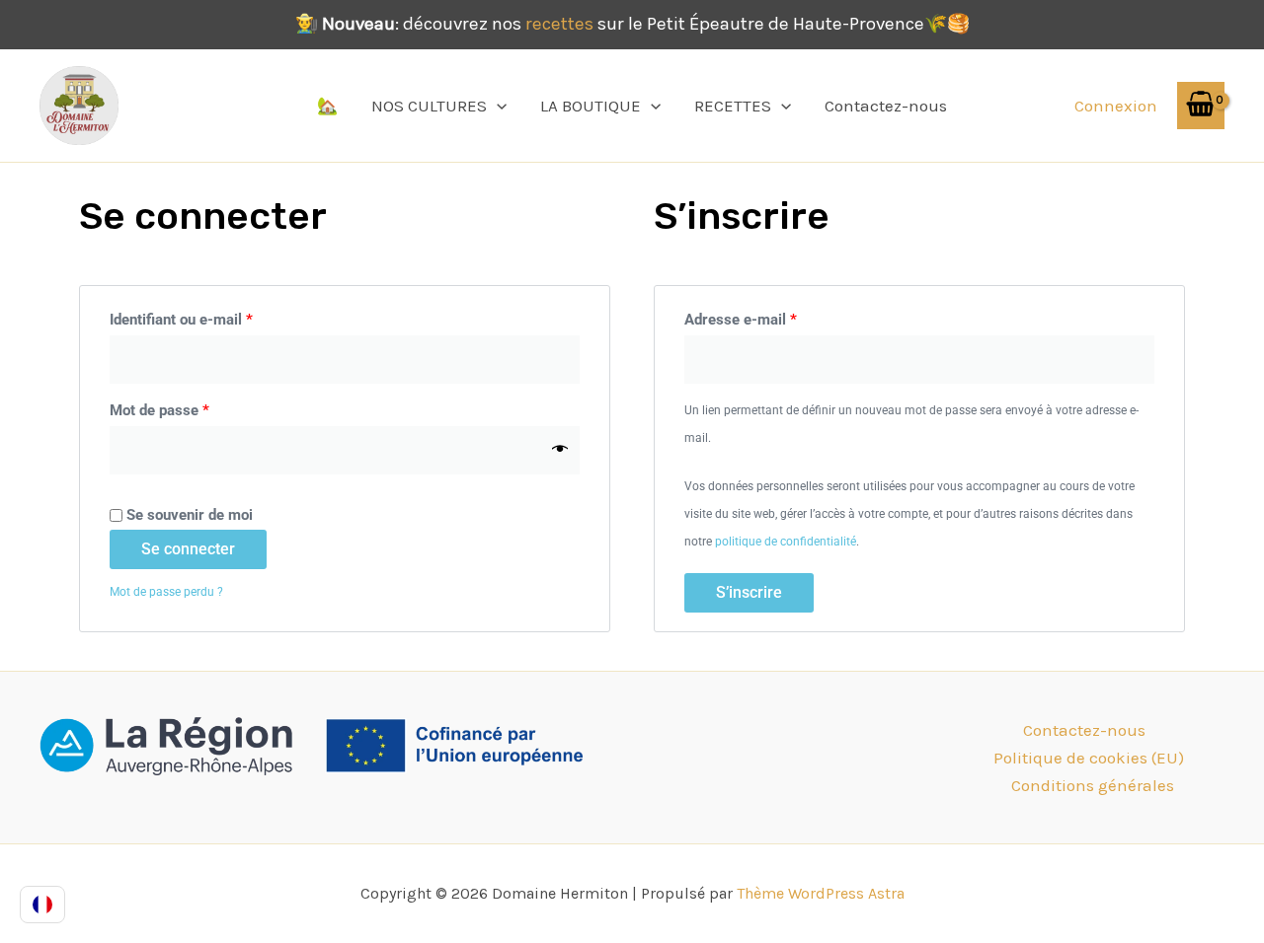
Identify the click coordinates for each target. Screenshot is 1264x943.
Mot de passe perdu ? (166, 592)
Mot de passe (195, 407)
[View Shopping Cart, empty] (1200, 105)
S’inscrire (749, 592)
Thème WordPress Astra (821, 893)
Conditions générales (1092, 785)
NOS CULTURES (429, 105)
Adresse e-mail (776, 316)
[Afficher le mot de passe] (560, 450)
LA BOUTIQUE (590, 105)
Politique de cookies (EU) (1088, 757)
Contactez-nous (886, 105)
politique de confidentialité (785, 541)
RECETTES (732, 105)
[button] (497, 105)
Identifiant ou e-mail (217, 316)
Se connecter (188, 549)
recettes (559, 24)
